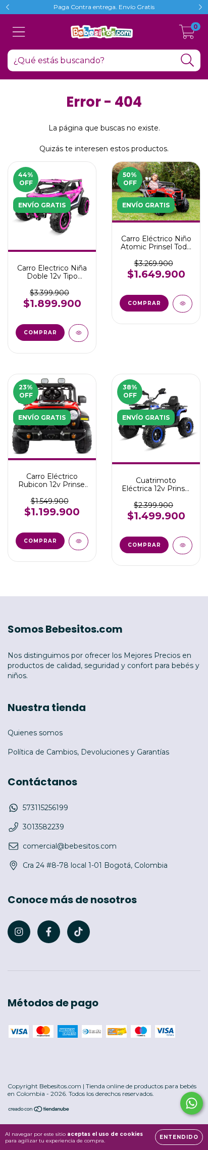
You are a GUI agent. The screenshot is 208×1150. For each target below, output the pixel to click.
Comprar (144, 545)
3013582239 (43, 826)
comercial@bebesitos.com (70, 846)
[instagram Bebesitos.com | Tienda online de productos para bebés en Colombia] (19, 931)
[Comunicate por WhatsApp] (191, 1103)
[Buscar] (187, 60)
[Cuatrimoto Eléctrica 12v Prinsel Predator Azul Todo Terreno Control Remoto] (182, 545)
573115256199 (45, 807)
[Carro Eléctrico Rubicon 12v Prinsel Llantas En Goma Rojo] (78, 541)
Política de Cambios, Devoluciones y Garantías (88, 752)
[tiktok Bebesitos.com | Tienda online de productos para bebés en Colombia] (78, 931)
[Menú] (19, 32)
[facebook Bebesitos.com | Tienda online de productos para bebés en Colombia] (48, 931)
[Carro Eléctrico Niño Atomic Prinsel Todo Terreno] (182, 304)
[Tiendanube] (39, 1110)
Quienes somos (35, 732)
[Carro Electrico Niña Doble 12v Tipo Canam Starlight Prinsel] (78, 333)
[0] (187, 34)
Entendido (179, 1137)
